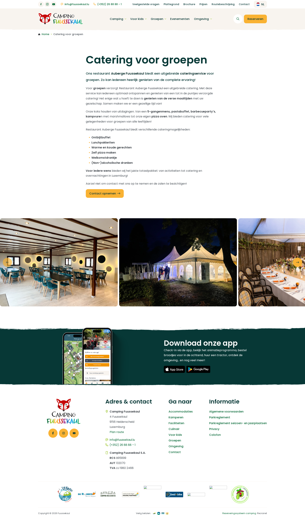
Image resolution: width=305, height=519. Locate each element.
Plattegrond (171, 4)
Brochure (189, 4)
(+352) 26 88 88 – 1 (109, 4)
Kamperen (176, 417)
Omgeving (201, 19)
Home (45, 34)
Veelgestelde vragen (145, 4)
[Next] (297, 262)
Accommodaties (181, 412)
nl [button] (262, 4)
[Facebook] (41, 4)
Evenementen (180, 19)
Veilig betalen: (143, 513)
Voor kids (137, 19)
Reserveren (255, 19)
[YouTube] (53, 4)
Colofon (215, 435)
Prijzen (203, 4)
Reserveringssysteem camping (239, 513)
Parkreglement (219, 417)
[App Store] (174, 369)
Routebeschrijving (223, 4)
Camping (116, 19)
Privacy (214, 429)
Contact (244, 4)
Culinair (174, 429)
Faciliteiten (176, 423)
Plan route (117, 432)
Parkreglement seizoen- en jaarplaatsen (238, 423)
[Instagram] (47, 4)
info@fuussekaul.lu (77, 4)
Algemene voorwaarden (226, 412)
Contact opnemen (102, 193)
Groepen (157, 19)
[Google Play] (198, 369)
